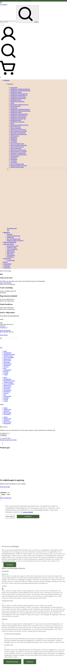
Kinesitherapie (7, 352)
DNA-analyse (7, 360)
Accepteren (28, 516)
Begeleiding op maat (9, 354)
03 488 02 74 (3, 327)
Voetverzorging (14, 136)
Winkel (5, 408)
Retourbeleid (7, 414)
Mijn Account (7, 412)
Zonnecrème (13, 87)
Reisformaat (13, 139)
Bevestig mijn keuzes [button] (12, 661)
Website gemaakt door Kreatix (8, 440)
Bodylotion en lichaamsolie (17, 132)
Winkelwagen (7, 409)
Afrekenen (6, 411)
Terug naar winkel (5, 487)
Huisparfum (13, 137)
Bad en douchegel (15, 106)
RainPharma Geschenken (17, 101)
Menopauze (6, 362)
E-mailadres (3, 433)
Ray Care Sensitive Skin (17, 143)
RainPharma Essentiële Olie (18, 98)
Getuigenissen (7, 370)
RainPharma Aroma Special (18, 97)
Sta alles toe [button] (10, 564)
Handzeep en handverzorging (18, 134)
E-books (5, 373)
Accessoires (13, 142)
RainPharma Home (15, 100)
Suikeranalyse (7, 359)
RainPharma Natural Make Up (18, 95)
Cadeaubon (13, 140)
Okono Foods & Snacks (17, 147)
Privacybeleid (4, 335)
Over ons (6, 366)
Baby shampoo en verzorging (18, 131)
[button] (37, 230)
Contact (5, 374)
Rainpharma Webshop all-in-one (19, 104)
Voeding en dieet (8, 356)
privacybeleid (28, 512)
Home (5, 351)
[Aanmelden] (8, 41)
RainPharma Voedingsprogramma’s (20, 89)
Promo (12, 103)
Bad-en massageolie (15, 128)
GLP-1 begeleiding (8, 357)
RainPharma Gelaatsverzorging (19, 93)
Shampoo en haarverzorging (18, 129)
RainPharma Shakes (16, 92)
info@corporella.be (5, 330)
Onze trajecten (7, 363)
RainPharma (6, 365)
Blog (4, 368)
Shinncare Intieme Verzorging (18, 145)
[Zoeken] (33, 50)
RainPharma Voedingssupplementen (20, 90)
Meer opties (10, 516)
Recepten (6, 371)
